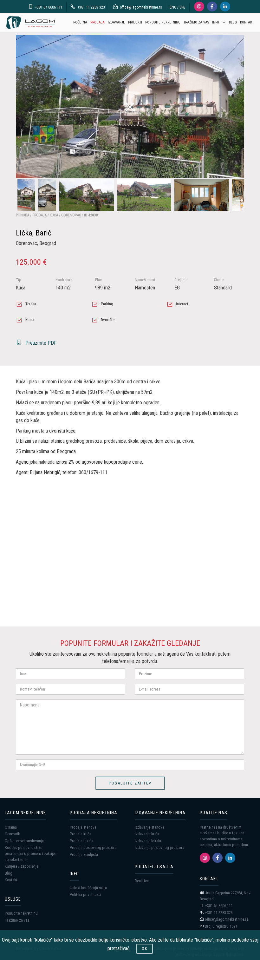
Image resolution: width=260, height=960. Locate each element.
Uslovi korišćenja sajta (88, 887)
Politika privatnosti (85, 894)
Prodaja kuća (80, 833)
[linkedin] (230, 858)
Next (236, 195)
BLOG (233, 22)
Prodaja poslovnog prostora (93, 847)
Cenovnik (12, 833)
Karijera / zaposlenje (21, 866)
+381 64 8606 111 (48, 7)
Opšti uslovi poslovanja (24, 840)
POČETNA (80, 22)
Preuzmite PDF (40, 343)
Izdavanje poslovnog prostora (159, 847)
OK (144, 948)
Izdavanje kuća (147, 833)
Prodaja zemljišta (84, 854)
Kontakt (11, 879)
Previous (19, 195)
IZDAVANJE (116, 22)
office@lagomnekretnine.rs (141, 7)
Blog (8, 873)
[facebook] (217, 858)
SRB (182, 7)
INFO (215, 22)
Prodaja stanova (83, 827)
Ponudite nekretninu (21, 913)
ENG (173, 7)
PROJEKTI (135, 22)
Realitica (142, 880)
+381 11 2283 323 (91, 7)
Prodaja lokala (81, 840)
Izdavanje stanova (149, 827)
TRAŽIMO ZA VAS (196, 22)
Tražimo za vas (17, 920)
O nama (11, 827)
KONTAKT (247, 22)
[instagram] (205, 858)
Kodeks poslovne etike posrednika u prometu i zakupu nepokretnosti (30, 853)
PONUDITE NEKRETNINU (162, 22)
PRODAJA (97, 22)
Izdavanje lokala (148, 840)
